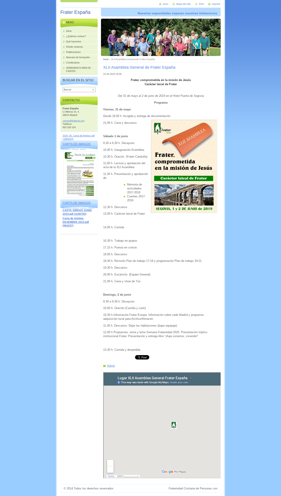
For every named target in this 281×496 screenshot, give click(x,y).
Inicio (106, 59)
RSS (201, 4)
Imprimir (216, 4)
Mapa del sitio (183, 4)
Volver (111, 365)
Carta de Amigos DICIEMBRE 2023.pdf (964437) (76, 222)
